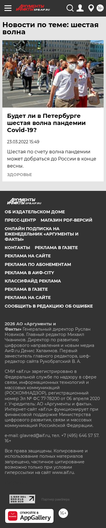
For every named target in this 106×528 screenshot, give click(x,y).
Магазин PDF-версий (66, 220)
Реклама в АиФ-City (29, 272)
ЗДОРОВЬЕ (19, 175)
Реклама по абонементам (38, 264)
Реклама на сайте (28, 256)
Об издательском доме (35, 212)
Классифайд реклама (33, 281)
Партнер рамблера (55, 499)
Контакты (17, 247)
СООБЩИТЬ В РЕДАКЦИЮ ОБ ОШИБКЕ (49, 306)
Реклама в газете (56, 247)
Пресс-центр (20, 220)
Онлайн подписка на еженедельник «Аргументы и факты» (42, 234)
